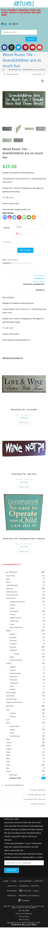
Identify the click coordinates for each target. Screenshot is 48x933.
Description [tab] (39, 278)
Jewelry (8, 630)
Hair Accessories (12, 595)
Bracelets (13, 637)
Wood (8, 771)
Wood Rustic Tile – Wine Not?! (24, 474)
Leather (9, 742)
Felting (12, 729)
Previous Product (12, 74)
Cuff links (13, 644)
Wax (7, 768)
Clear (20, 234)
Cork (8, 720)
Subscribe (11, 870)
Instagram (11, 891)
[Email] (29, 217)
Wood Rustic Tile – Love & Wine (24, 409)
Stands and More (16, 660)
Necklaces (13, 650)
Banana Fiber (14, 726)
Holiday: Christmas (38, 804)
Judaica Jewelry (15, 673)
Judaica (8, 663)
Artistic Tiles (15, 263)
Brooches (13, 640)
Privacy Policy (24, 916)
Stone (8, 765)
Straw (12, 733)
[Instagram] (11, 47)
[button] (42, 81)
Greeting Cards (11, 592)
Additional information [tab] (33, 284)
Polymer (13, 716)
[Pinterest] (25, 47)
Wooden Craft (26, 263)
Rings (12, 657)
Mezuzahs (13, 680)
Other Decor (14, 621)
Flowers (13, 614)
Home (5, 881)
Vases (12, 624)
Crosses (16, 654)
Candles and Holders (17, 602)
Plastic (8, 755)
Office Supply (11, 692)
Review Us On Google (29, 896)
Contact (38, 881)
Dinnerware (14, 611)
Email (36, 891)
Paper (8, 752)
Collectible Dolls (12, 585)
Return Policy (24, 919)
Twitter (34, 886)
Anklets (12, 634)
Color (7, 228)
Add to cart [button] (24, 422)
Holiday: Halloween (38, 790)
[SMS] (24, 217)
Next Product (37, 74)
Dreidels (13, 667)
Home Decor (10, 598)
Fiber (8, 723)
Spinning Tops (11, 699)
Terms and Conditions (24, 913)
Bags (8, 579)
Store (13, 881)
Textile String (14, 736)
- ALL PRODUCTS (11, 572)
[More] (34, 217)
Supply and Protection (14, 702)
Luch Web (30, 924)
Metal (8, 745)
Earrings (13, 647)
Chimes (12, 605)
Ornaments (14, 683)
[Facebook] (4, 47)
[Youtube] (32, 47)
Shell (8, 762)
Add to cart (25, 250)
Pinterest (11, 896)
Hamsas (13, 670)
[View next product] (44, 74)
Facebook (23, 886)
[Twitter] (18, 47)
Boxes (8, 582)
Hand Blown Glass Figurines (35, 799)
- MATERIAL (9, 706)
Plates (12, 686)
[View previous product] (4, 74)
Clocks (12, 608)
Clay (7, 709)
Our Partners (25, 881)
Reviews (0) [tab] (40, 290)
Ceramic (13, 713)
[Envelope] (39, 47)
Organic (9, 749)
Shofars (12, 689)
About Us (12, 886)
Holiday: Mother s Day (37, 794)
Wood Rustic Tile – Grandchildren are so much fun (27, 69)
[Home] (3, 69)
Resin (8, 758)
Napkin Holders (15, 618)
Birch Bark (13, 775)
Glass (8, 739)
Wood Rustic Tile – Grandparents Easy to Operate (24, 538)
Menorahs (13, 676)
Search (31, 39)
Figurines (9, 588)
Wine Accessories (16, 627)
